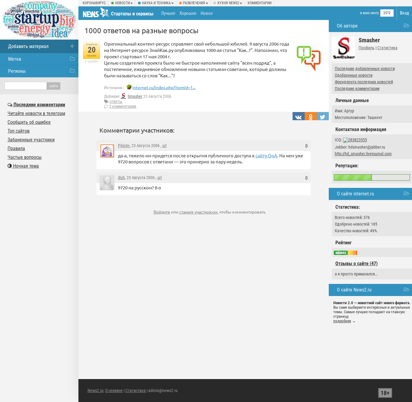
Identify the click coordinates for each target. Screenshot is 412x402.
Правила (16, 148)
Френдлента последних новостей (364, 81)
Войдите (162, 211)
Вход (404, 13)
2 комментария (122, 106)
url (164, 145)
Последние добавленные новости (365, 68)
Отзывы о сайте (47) (356, 263)
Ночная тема (25, 166)
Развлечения (194, 3)
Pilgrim (124, 145)
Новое (207, 13)
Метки (14, 59)
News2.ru (95, 390)
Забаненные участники (31, 140)
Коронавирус (94, 3)
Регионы (17, 71)
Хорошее (187, 13)
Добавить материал (28, 46)
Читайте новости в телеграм (36, 113)
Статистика (387, 47)
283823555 (357, 139)
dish (121, 177)
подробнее (342, 321)
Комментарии (259, 3)
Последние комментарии (357, 88)
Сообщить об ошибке (29, 122)
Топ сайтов (19, 131)
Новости (122, 3)
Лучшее (168, 13)
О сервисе (114, 390)
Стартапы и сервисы (132, 14)
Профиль (367, 47)
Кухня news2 (228, 3)
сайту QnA (266, 155)
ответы (115, 101)
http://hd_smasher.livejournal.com (363, 153)
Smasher (135, 96)
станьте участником (198, 211)
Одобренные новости (353, 75)
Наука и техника (156, 3)
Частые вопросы (25, 157)
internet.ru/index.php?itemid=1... (163, 87)
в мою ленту (369, 13)
